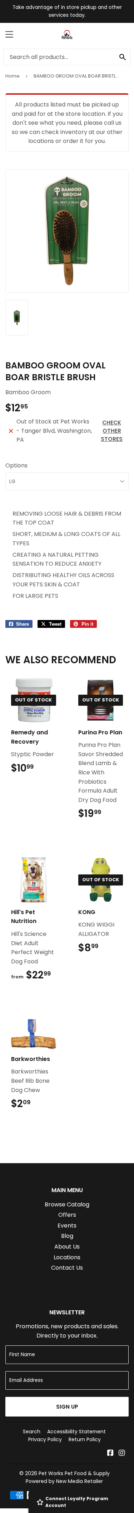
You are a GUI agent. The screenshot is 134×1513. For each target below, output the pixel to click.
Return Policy (85, 1439)
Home (12, 76)
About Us (67, 1246)
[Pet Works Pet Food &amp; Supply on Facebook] (110, 1453)
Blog (67, 1236)
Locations (67, 1257)
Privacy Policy (45, 1439)
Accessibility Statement (76, 1431)
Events (67, 1225)
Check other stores (112, 431)
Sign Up (67, 1406)
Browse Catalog (67, 1204)
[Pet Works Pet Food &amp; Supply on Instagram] (122, 1453)
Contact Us (67, 1268)
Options (16, 465)
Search (31, 1431)
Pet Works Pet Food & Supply (74, 1473)
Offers (67, 1215)
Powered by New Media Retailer (64, 1481)
